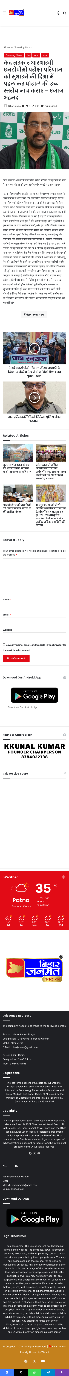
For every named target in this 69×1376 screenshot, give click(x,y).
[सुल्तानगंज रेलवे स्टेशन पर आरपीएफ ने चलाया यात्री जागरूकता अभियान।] (18, 452)
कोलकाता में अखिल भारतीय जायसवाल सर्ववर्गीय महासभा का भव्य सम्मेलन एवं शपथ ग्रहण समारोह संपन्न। (51, 471)
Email (7, 614)
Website (7, 629)
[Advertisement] (39, 13)
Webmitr (45, 1352)
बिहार (45, 55)
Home (9, 47)
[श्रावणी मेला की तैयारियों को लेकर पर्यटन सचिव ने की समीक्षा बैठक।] (18, 493)
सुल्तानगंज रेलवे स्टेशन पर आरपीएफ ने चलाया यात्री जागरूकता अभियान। (17, 468)
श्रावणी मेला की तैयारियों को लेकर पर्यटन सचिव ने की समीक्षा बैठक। (17, 508)
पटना (36, 55)
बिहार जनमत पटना (35, 314)
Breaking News (23, 47)
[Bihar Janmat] (16, 13)
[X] (34, 1153)
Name (7, 599)
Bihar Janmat (14, 106)
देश (28, 55)
